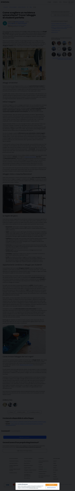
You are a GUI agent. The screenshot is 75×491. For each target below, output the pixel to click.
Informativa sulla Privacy (33, 488)
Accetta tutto (51, 484)
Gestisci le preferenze (51, 487)
